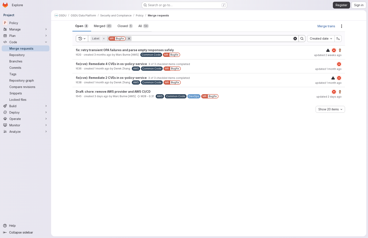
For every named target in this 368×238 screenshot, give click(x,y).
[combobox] (321, 38)
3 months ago (102, 54)
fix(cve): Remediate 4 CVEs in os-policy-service (112, 64)
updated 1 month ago (328, 69)
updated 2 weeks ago (328, 55)
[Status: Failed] (333, 50)
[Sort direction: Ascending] (338, 38)
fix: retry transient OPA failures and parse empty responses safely (125, 50)
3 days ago (101, 96)
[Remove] (129, 38)
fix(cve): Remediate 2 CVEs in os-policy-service (111, 77)
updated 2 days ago (329, 96)
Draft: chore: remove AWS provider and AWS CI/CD (113, 91)
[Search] (302, 38)
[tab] (81, 26)
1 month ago (101, 68)
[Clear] (295, 38)
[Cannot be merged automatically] (328, 50)
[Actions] (341, 26)
